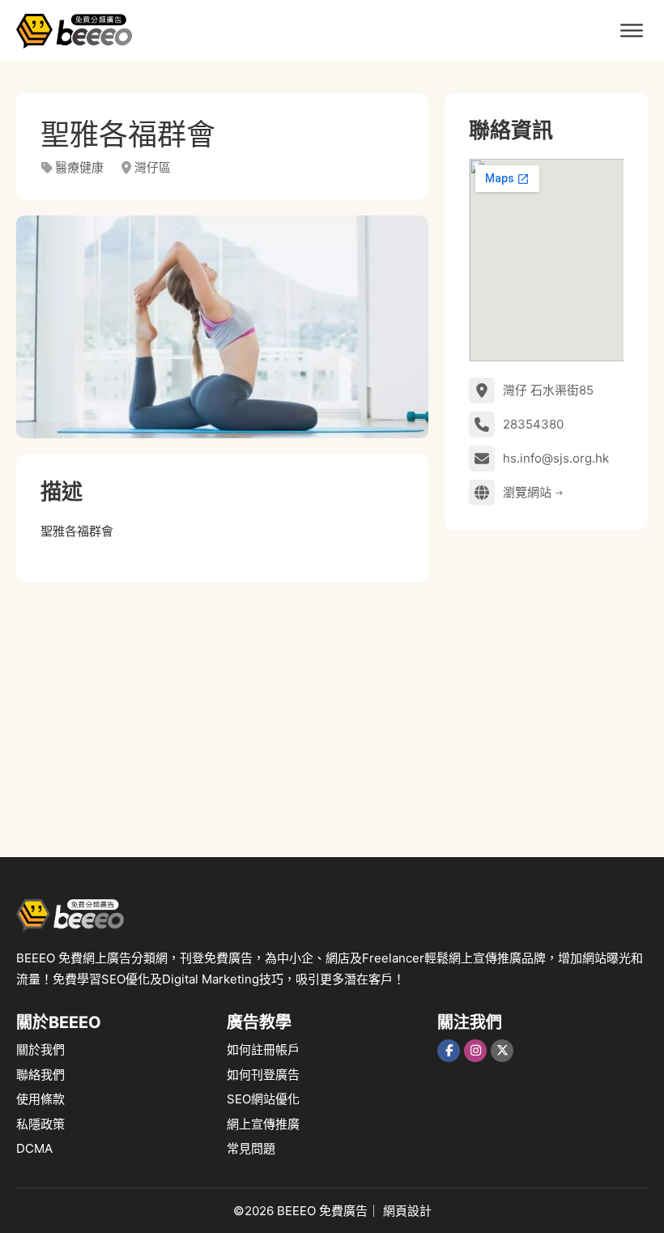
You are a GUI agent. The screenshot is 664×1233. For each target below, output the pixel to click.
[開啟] (631, 30)
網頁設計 (407, 1210)
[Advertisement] (222, 711)
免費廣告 (343, 1210)
